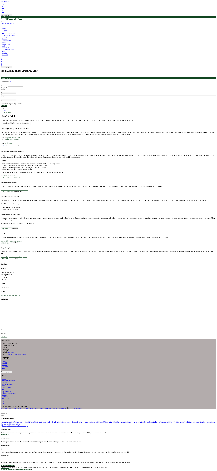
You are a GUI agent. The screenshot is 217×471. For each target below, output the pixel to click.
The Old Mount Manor (9, 393)
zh (3, 12)
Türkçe (155, 422)
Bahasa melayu (75, 422)
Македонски (66, 422)
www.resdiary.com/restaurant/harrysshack (14, 257)
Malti (81, 422)
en (3, 6)
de (3, 5)
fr (3, 10)
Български (87, 422)
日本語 (170, 422)
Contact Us (5, 398)
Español (4, 365)
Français (5, 366)
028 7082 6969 (5, 229)
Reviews (4, 382)
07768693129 (9, 143)
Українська (164, 422)
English (4, 363)
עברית (134, 422)
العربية (40, 422)
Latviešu (59, 422)
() (8, 104)
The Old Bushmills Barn (11, 19)
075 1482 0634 (5, 1)
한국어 (175, 422)
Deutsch (4, 361)
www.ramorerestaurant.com (9, 227)
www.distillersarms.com (8, 176)
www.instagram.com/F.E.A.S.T (15, 139)
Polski (186, 422)
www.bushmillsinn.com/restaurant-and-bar (14, 190)
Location (5, 396)
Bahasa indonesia (121, 422)
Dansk (27, 422)
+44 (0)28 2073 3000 (7, 191)
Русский (197, 422)
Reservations (17, 177)
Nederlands (149, 422)
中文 (3, 368)
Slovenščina (9, 424)
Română (202, 422)
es (3, 8)
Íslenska (138, 422)
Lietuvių (54, 422)
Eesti (36, 422)
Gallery (4, 395)
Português (180, 422)
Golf (3, 389)
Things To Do (6, 391)
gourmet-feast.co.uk (13, 138)
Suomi (44, 422)
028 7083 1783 (4, 258)
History (4, 386)
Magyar (107, 422)
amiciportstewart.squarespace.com (11, 241)
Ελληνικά (32, 422)
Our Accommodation (8, 380)
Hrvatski (113, 422)
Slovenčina (16, 424)
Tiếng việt (191, 422)
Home (4, 379)
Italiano (129, 422)
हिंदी (104, 422)
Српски (213, 422)
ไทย (159, 422)
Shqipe (3, 424)
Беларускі (94, 422)
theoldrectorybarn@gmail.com (10, 295)
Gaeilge (49, 422)
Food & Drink (6, 388)
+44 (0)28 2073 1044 (6, 177)
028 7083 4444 (5, 243)
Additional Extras (7, 384)
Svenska (208, 422)
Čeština (100, 422)
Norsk (143, 422)
